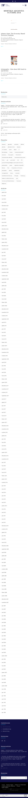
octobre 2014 (4, 482)
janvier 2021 (4, 265)
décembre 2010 (5, 525)
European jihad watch (19, 152)
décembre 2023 (5, 205)
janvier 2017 (4, 422)
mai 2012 (4, 509)
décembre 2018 (5, 349)
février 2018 (4, 379)
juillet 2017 (4, 402)
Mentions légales (9, 784)
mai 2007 (4, 609)
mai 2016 (4, 442)
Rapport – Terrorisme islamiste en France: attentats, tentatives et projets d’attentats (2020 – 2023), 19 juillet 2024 (14, 106)
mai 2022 (4, 235)
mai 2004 (4, 639)
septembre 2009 (5, 549)
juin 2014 (4, 485)
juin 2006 (4, 615)
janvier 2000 (4, 685)
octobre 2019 (4, 315)
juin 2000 (4, 675)
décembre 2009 (5, 545)
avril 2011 (4, 522)
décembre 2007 (5, 599)
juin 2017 (4, 405)
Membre (12, 39)
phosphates (4, 170)
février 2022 (4, 239)
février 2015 (4, 475)
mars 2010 (4, 542)
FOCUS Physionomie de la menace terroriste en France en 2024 (13, 127)
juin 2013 (4, 495)
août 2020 (4, 282)
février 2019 (4, 342)
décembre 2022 (5, 229)
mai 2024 (4, 195)
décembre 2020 (5, 269)
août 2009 (4, 552)
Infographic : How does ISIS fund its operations (13, 70)
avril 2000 (4, 682)
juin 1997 (4, 692)
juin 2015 (4, 462)
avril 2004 (4, 642)
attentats (3, 147)
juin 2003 (4, 645)
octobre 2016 (4, 432)
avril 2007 (4, 612)
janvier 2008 (4, 595)
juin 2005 (4, 625)
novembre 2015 (5, 459)
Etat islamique (4, 152)
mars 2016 (4, 449)
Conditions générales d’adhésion (8, 786)
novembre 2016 (5, 429)
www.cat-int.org (6, 731)
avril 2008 (4, 585)
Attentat (22, 144)
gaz (7, 160)
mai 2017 (4, 409)
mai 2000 (4, 679)
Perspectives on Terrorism (17, 167)
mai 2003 (4, 649)
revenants (17, 173)
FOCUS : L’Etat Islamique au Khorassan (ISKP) (10, 133)
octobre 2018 (4, 355)
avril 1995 (4, 699)
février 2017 (4, 419)
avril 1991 (4, 705)
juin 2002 (4, 659)
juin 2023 (4, 212)
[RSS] (15, 1)
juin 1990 (4, 709)
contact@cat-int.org (7, 729)
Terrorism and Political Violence (8, 181)
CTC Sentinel (4, 149)
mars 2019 (4, 339)
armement (16, 144)
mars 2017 (4, 415)
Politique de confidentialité (20, 784)
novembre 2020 (5, 272)
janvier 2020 (4, 305)
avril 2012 (4, 512)
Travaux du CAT (4, 41)
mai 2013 (4, 499)
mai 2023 (4, 215)
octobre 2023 (4, 209)
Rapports (21, 39)
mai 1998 (4, 689)
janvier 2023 (4, 225)
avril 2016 (4, 445)
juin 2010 (4, 535)
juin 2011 (4, 515)
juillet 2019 (4, 325)
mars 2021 (4, 259)
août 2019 (4, 322)
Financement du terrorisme (7, 38)
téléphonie (4, 183)
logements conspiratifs (19, 165)
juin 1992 (4, 702)
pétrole (10, 170)
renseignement (5, 173)
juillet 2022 (4, 232)
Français (18, 786)
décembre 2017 (5, 385)
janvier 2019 (4, 345)
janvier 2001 (4, 672)
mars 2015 (4, 472)
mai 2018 (4, 369)
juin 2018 (4, 365)
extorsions (4, 154)
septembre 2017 (5, 395)
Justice (11, 165)
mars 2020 (4, 299)
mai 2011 (4, 519)
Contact (3, 784)
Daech (10, 149)
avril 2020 (4, 295)
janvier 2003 (4, 655)
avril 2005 (4, 632)
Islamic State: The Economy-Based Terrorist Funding (13, 34)
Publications (16, 39)
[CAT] (6, 5)
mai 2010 (4, 539)
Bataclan (18, 147)
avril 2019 (4, 335)
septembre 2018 (5, 359)
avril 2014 (4, 492)
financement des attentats (7, 157)
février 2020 (4, 302)
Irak (18, 160)
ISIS (14, 38)
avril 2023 (4, 219)
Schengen (16, 175)
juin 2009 (4, 559)
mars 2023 (4, 222)
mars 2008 (4, 589)
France (3, 160)
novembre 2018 (5, 352)
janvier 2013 (4, 505)
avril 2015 (4, 469)
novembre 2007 (5, 602)
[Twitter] (13, 1)
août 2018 (4, 362)
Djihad (15, 149)
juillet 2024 (4, 192)
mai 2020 (4, 292)
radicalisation (16, 170)
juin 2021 (4, 252)
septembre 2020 (5, 279)
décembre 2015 (5, 455)
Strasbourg (23, 175)
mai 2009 (4, 562)
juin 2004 (4, 635)
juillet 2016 (4, 435)
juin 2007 (4, 605)
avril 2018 (4, 372)
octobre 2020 (4, 275)
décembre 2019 (5, 309)
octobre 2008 (4, 569)
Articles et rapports (6, 39)
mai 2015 (4, 465)
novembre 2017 (5, 389)
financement (18, 154)
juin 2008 (4, 579)
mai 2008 (4, 582)
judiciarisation (4, 165)
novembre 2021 (5, 249)
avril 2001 (4, 669)
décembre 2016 (5, 425)
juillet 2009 (4, 555)
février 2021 (4, 262)
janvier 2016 (4, 452)
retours (11, 173)
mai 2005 (4, 629)
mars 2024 (4, 202)
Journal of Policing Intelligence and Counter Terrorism (12, 162)
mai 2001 (4, 665)
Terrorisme (18, 181)
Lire (2, 46)
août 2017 (4, 399)
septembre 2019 (5, 319)
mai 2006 (4, 619)
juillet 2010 (4, 532)
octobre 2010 (4, 529)
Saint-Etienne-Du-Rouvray (7, 175)
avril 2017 (4, 412)
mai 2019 (4, 332)
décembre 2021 (5, 245)
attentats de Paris (11, 147)
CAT (11, 37)
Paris (8, 167)
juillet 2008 (4, 575)
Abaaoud (3, 144)
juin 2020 (4, 289)
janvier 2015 (4, 479)
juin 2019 (4, 329)
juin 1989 (4, 712)
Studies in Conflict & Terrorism (8, 178)
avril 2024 (4, 199)
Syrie (17, 178)
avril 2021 (4, 255)
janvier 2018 (4, 382)
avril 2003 (4, 652)
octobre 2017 (4, 392)
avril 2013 (4, 502)
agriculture (10, 144)
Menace (3, 167)
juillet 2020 (4, 285)
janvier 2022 (4, 242)
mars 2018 (4, 375)
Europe (11, 152)
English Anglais (5, 787)
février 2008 (4, 592)
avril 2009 (4, 565)
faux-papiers (10, 154)
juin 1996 (4, 695)
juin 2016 (4, 439)
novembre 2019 (5, 312)
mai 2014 (4, 489)
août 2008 (4, 572)
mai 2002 (4, 662)
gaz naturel (12, 160)
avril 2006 (4, 622)
